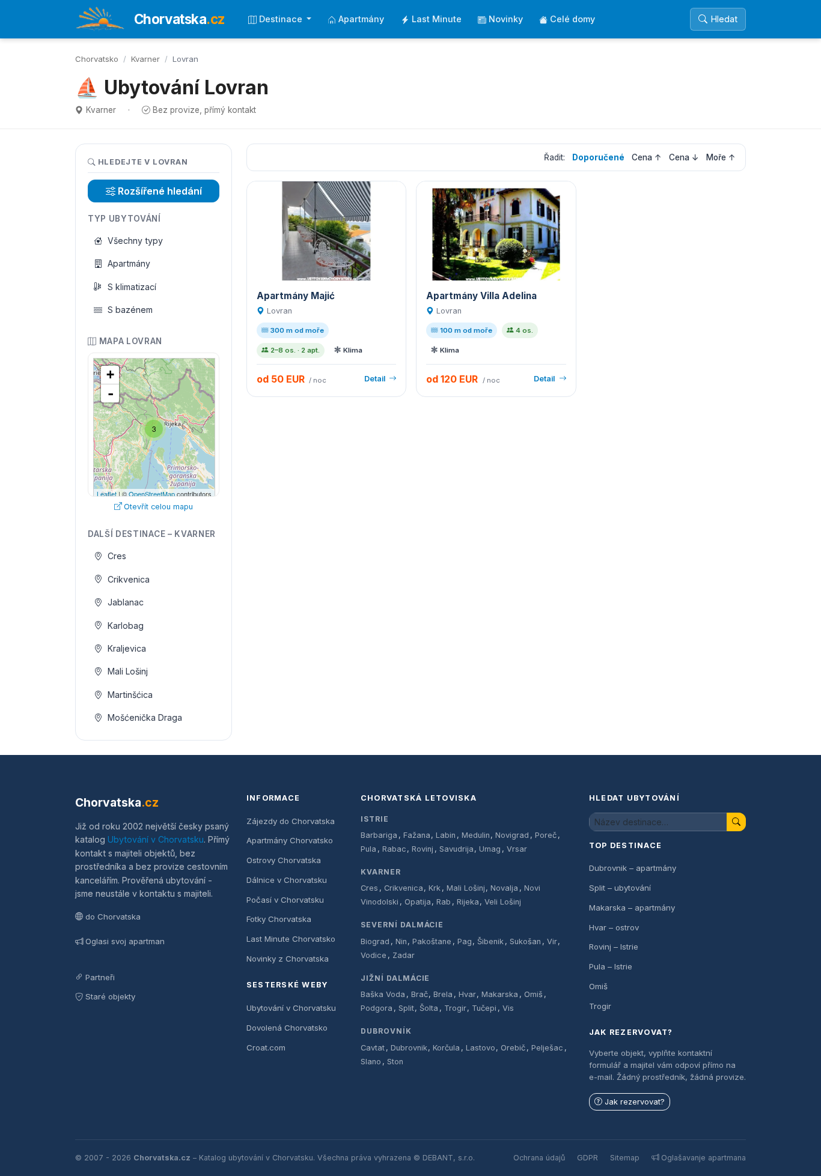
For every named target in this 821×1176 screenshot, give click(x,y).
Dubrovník (386, 1030)
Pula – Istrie (610, 966)
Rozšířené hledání (160, 191)
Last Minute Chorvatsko (290, 939)
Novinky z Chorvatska (287, 958)
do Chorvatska (113, 916)
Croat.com (265, 1047)
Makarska (499, 994)
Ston (395, 1061)
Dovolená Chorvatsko (287, 1027)
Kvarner (145, 59)
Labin (446, 835)
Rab (443, 901)
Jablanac (126, 602)
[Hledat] (736, 822)
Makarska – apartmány (632, 907)
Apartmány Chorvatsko (289, 840)
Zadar (403, 955)
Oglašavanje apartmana (703, 1157)
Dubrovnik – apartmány (632, 868)
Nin (401, 941)
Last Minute (437, 19)
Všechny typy (135, 240)
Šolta (429, 1008)
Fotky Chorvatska (278, 919)
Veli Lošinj (502, 901)
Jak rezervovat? (635, 1101)
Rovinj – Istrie (613, 946)
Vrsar (517, 848)
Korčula (446, 1047)
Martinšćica (130, 695)
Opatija (417, 901)
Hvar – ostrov (614, 927)
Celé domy (572, 19)
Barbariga (379, 835)
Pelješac (547, 1047)
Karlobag (126, 625)
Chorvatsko (96, 59)
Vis (508, 1008)
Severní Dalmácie (402, 924)
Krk (435, 888)
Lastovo (480, 1047)
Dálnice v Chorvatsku (286, 880)
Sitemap (624, 1157)
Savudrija (456, 848)
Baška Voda (383, 994)
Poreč (546, 835)
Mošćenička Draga (145, 717)
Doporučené (598, 157)
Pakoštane (431, 941)
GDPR (587, 1157)
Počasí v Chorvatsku (285, 900)
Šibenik (490, 941)
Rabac (394, 848)
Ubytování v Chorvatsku (156, 839)
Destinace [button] (282, 19)
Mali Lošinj (128, 671)
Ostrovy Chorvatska (283, 860)
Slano (371, 1061)
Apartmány (361, 19)
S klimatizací (132, 287)
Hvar (467, 994)
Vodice (373, 955)
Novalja (504, 888)
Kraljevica (127, 648)
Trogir (455, 1008)
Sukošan (525, 941)
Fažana (416, 835)
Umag (490, 848)
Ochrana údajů (539, 1157)
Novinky (506, 19)
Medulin (476, 835)
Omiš (533, 994)
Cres (117, 556)
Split (406, 1008)
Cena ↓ (684, 157)
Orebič (513, 1047)
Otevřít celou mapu (158, 506)
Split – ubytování (620, 888)
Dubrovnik (409, 1047)
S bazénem (130, 310)
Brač (419, 994)
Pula (368, 848)
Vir (552, 941)
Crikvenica (129, 579)
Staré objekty (110, 996)
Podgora (376, 1008)
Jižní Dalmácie (395, 978)
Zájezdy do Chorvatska (290, 821)
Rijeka (468, 901)
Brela (443, 994)
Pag (464, 941)
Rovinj (422, 848)
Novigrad (512, 835)
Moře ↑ (721, 157)
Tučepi (484, 1008)
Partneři (100, 977)
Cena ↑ (647, 157)
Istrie (375, 818)
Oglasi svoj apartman (125, 941)
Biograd (375, 941)
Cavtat (373, 1047)
